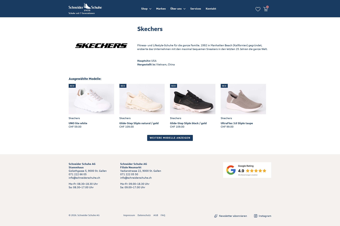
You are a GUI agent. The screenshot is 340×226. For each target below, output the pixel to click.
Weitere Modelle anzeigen (170, 137)
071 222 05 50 (129, 174)
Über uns (176, 8)
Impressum (129, 215)
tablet (124, 193)
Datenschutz (144, 215)
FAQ (163, 215)
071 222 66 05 (78, 174)
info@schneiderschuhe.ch (84, 177)
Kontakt (211, 8)
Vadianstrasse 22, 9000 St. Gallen (140, 170)
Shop (144, 8)
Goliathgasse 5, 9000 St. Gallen (88, 170)
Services (195, 8)
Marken (161, 8)
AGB (155, 215)
